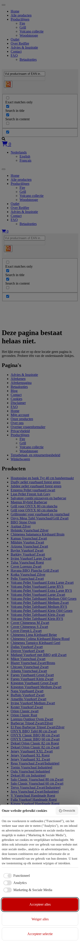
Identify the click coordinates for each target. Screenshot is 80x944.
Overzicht (69, 810)
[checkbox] (16, 875)
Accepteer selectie (40, 934)
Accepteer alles (40, 904)
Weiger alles (40, 919)
